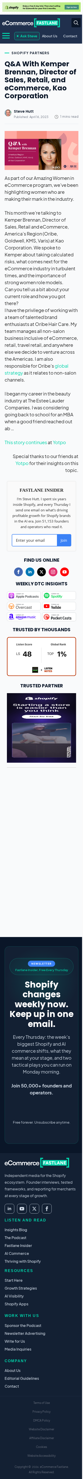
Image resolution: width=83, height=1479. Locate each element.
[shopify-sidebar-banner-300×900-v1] (41, 727)
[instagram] (53, 571)
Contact (70, 36)
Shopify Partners (31, 53)
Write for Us (15, 1341)
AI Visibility (14, 1296)
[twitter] (41, 571)
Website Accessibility (41, 1455)
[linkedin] (30, 571)
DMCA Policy (41, 1420)
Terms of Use (41, 1403)
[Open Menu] (6, 35)
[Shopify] (41, 7)
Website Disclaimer (41, 1429)
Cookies (41, 1447)
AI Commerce (17, 1253)
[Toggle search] (76, 22)
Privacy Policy (41, 1411)
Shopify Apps (16, 1303)
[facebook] (18, 571)
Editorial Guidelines (22, 1378)
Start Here (14, 1280)
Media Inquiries (18, 1349)
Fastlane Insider (18, 1245)
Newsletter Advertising (25, 1333)
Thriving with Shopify (23, 1261)
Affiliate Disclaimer (41, 1438)
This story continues (26, 442)
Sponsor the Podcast (23, 1325)
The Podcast (15, 1237)
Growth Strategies (21, 1288)
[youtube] (64, 571)
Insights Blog (16, 1229)
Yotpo (59, 442)
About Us (49, 36)
